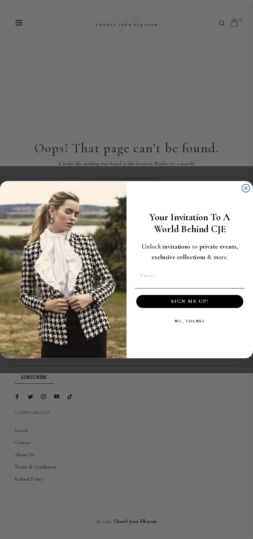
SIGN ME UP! (190, 301)
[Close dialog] (246, 188)
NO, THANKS (190, 321)
